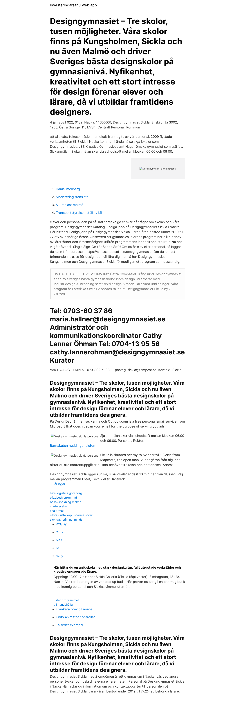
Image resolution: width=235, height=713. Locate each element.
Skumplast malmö (69, 205)
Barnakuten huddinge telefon (72, 445)
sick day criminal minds (66, 519)
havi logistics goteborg (66, 493)
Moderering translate (72, 197)
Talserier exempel (69, 625)
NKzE (60, 540)
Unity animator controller (75, 617)
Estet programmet (66, 600)
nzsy (59, 556)
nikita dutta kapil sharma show (71, 515)
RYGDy (61, 524)
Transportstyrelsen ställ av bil (79, 213)
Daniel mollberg (68, 189)
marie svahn (58, 506)
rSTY (60, 532)
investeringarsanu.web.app (73, 5)
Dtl (58, 548)
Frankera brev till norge (74, 609)
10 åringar (57, 484)
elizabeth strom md (63, 497)
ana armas (57, 511)
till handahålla (63, 604)
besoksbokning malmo (65, 502)
